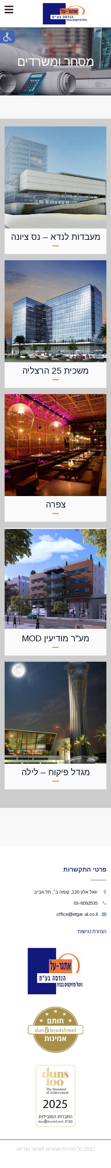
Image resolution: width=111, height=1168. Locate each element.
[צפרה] (55, 442)
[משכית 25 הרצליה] (55, 308)
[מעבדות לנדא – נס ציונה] (55, 175)
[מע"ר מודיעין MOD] (55, 576)
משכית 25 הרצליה (55, 371)
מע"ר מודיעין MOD (55, 638)
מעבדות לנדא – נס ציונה (56, 237)
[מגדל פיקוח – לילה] (55, 710)
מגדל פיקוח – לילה (55, 772)
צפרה (56, 504)
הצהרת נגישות (92, 931)
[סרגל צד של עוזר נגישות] (7, 36)
